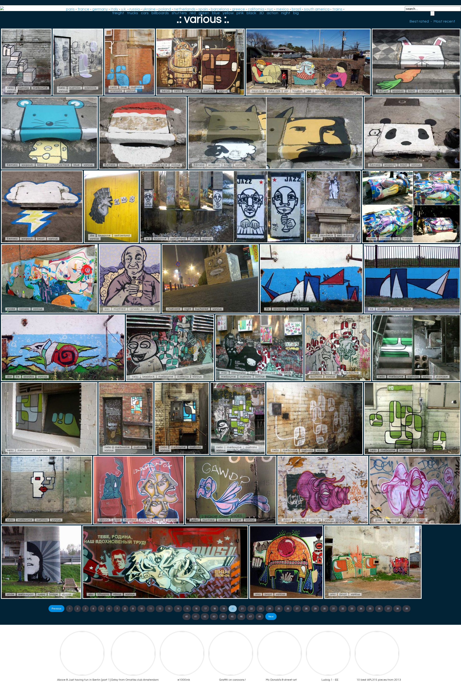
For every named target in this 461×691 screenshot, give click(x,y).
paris (70, 9)
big (296, 13)
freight (118, 13)
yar (286, 91)
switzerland (122, 235)
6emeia (383, 91)
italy (114, 9)
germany (100, 9)
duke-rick (274, 91)
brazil (296, 9)
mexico (282, 9)
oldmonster (238, 372)
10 (141, 608)
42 (205, 616)
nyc (270, 9)
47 (250, 616)
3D (261, 13)
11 (150, 608)
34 (361, 608)
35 (370, 608)
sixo (107, 309)
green (204, 13)
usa (309, 91)
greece (238, 9)
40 (186, 616)
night (285, 13)
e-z (148, 238)
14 (178, 608)
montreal (120, 309)
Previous (56, 608)
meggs (315, 372)
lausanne (104, 235)
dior (9, 376)
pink (240, 13)
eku (90, 594)
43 (214, 616)
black (251, 13)
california (256, 9)
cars (145, 13)
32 (342, 608)
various (11, 91)
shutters (179, 13)
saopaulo (398, 91)
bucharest (201, 309)
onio (258, 594)
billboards (160, 13)
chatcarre (174, 309)
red (193, 13)
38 (397, 608)
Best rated (419, 21)
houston (297, 91)
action (272, 13)
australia (23, 88)
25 (279, 608)
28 (306, 608)
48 (259, 616)
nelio (10, 88)
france (83, 9)
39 (406, 608)
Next (270, 616)
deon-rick (258, 91)
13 (169, 608)
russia (134, 9)
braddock (148, 376)
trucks (132, 13)
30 (324, 608)
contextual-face (429, 91)
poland (164, 9)
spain (203, 9)
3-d (396, 238)
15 (187, 608)
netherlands (184, 9)
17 (205, 608)
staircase (442, 376)
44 (223, 616)
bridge (194, 238)
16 (196, 608)
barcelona (220, 9)
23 (260, 608)
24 (269, 608)
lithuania (103, 594)
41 (195, 616)
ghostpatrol (268, 372)
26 (288, 608)
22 (251, 608)
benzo (166, 91)
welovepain (26, 594)
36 (379, 608)
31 (333, 608)
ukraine (149, 9)
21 (242, 608)
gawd (116, 520)
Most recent (444, 21)
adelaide (91, 88)
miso (224, 372)
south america (316, 9)
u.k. (124, 9)
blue (216, 13)
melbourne (40, 88)
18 (214, 608)
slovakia (278, 309)
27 (297, 608)
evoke (372, 238)
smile (10, 594)
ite (267, 309)
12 (159, 608)
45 (232, 616)
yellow (228, 13)
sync (326, 372)
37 (388, 608)
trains (337, 9)
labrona (104, 520)
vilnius (117, 594)
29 (315, 608)
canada (385, 238)
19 (223, 608)
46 (241, 616)
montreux (326, 235)
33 (352, 608)
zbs (92, 235)
